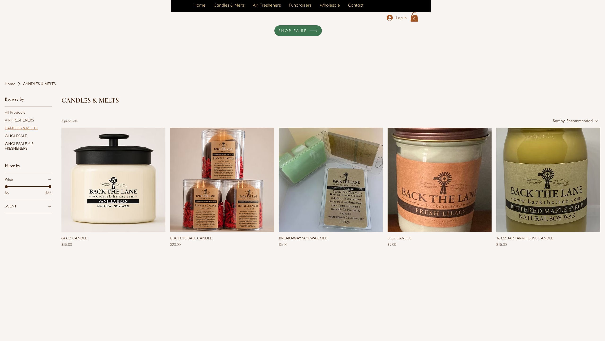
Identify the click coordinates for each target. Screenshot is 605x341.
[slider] (6, 186)
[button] (414, 17)
